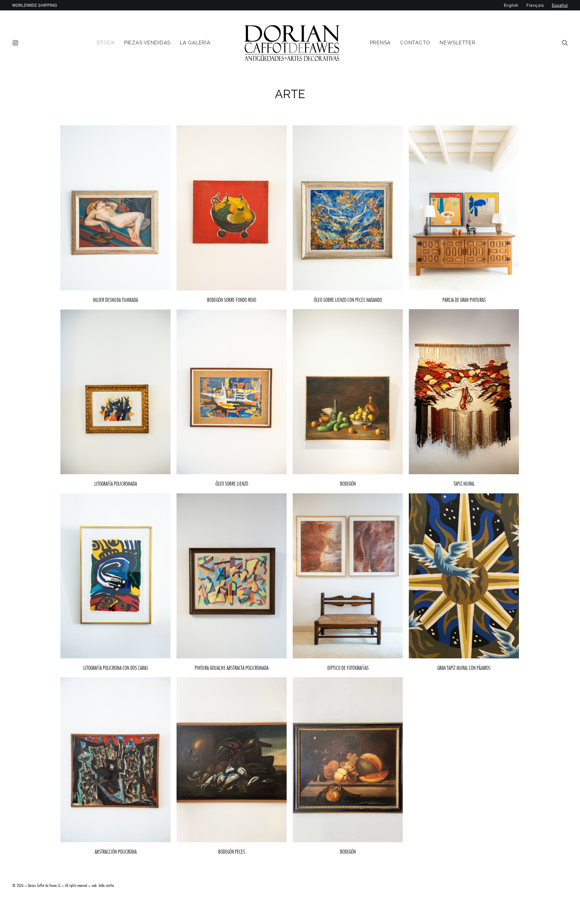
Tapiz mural (464, 483)
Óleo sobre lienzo (231, 483)
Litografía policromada (115, 483)
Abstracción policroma (116, 851)
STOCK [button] (106, 43)
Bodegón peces (231, 851)
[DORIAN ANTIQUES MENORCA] (292, 43)
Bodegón (348, 483)
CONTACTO (415, 43)
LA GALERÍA (195, 43)
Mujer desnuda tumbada (115, 299)
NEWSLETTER (458, 43)
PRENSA (380, 43)
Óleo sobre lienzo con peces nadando (348, 299)
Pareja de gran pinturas (464, 299)
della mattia (106, 885)
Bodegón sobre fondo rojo (231, 299)
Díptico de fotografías (348, 667)
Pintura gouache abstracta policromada (232, 667)
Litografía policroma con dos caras (115, 667)
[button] (16, 42)
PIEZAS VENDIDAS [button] (147, 43)
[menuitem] (16, 42)
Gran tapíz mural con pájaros (463, 667)
